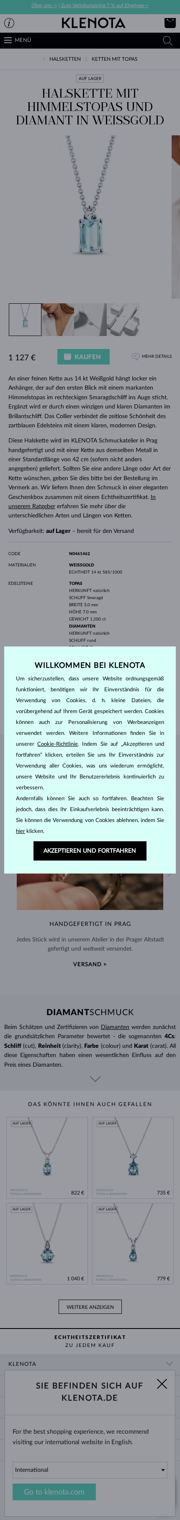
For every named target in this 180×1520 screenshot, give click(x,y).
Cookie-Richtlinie (57, 744)
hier (20, 831)
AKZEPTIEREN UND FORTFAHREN (90, 851)
